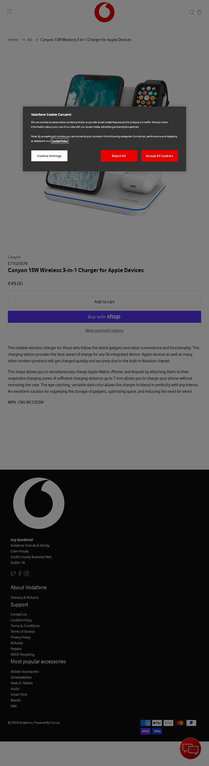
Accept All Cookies (159, 155)
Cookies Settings (49, 155)
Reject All (119, 155)
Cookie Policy (60, 141)
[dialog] (104, 139)
